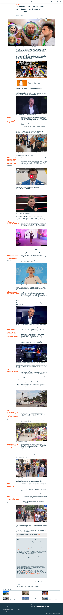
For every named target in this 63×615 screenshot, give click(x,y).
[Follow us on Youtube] (37, 606)
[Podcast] (45, 606)
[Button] (37, 18)
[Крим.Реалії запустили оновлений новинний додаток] (22, 83)
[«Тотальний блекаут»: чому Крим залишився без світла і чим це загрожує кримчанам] (25, 598)
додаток (39, 534)
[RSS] (43, 606)
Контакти (18, 609)
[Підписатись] (48, 606)
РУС (52, 1)
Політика (18, 4)
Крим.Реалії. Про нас (20, 606)
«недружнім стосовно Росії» (25, 571)
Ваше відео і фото (6, 606)
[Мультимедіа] (57, 1)
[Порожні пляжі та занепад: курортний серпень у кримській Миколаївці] (45, 598)
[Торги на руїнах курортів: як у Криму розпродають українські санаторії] (6, 593)
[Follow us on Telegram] (39, 606)
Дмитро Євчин (18, 13)
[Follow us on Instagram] (41, 606)
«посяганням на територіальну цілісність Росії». (33, 573)
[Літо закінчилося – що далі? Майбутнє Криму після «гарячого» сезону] (45, 593)
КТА (54, 1)
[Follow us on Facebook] (32, 606)
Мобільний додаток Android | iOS (8, 609)
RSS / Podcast (5, 611)
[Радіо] (60, 1)
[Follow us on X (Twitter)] (34, 606)
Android (28, 535)
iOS (24, 535)
